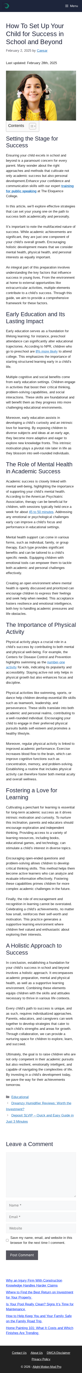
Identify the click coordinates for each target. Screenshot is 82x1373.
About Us (37, 1352)
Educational (20, 1097)
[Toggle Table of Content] (30, 126)
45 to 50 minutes (41, 512)
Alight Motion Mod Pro (47, 1366)
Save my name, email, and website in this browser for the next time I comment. (41, 1240)
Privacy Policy (41, 1359)
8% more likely (47, 351)
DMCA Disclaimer (58, 1352)
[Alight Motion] (6, 6)
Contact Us (19, 1352)
